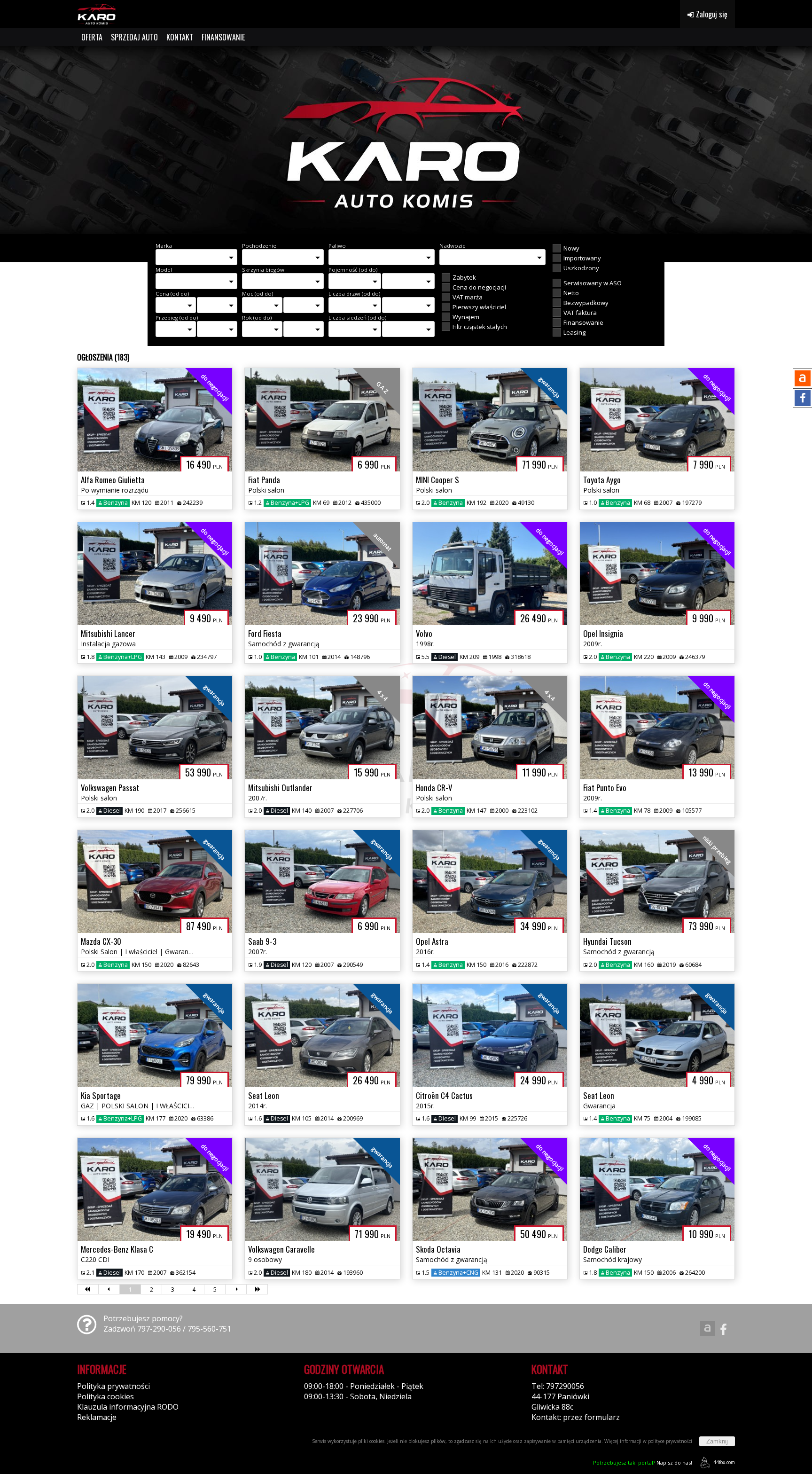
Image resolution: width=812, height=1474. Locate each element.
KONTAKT (179, 37)
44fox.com (724, 1462)
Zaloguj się (710, 14)
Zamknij (717, 1441)
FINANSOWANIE (223, 37)
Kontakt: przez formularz (575, 1417)
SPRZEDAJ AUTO (134, 37)
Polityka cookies (105, 1396)
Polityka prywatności (113, 1386)
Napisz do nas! (642, 1462)
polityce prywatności (670, 1441)
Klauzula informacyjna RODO (128, 1407)
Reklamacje (97, 1417)
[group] (406, 140)
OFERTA (91, 37)
